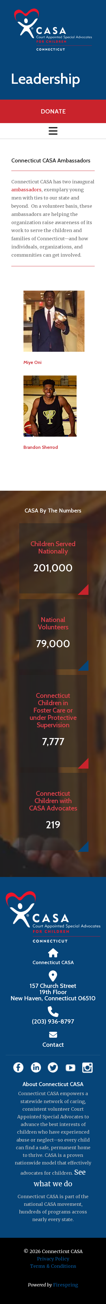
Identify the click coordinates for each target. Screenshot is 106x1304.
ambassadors (26, 189)
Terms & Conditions (53, 1266)
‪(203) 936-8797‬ (53, 1021)
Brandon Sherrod (40, 447)
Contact (53, 1044)
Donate (53, 111)
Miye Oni (32, 362)
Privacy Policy (53, 1259)
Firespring (65, 1285)
